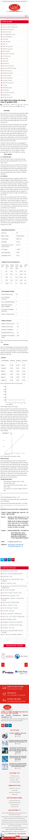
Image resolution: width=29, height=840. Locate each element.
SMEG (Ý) (4, 44)
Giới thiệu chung (15, 776)
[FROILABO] (7, 672)
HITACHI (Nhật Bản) (7, 78)
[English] (17, 836)
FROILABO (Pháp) (7, 80)
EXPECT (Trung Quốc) (8, 82)
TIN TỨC (15, 104)
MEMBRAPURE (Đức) (7, 73)
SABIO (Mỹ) (5, 61)
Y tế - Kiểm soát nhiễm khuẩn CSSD (9, 106)
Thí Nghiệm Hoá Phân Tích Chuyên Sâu (12, 622)
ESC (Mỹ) (4, 85)
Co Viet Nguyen (6, 104)
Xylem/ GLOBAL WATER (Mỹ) (9, 27)
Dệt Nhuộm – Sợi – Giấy (8, 627)
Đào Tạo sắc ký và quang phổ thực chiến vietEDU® (12, 580)
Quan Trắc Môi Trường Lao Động (10, 602)
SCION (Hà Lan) (6, 56)
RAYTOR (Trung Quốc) (8, 65)
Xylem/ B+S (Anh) (6, 32)
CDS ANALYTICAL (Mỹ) (8, 92)
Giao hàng (15, 790)
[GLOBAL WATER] (21, 672)
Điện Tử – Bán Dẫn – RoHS (9, 583)
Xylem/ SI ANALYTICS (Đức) (9, 24)
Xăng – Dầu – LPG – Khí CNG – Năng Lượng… (13, 616)
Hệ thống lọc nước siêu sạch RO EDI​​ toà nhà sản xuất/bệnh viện (14, 586)
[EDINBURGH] (7, 656)
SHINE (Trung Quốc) (7, 48)
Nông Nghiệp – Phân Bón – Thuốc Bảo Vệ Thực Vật (13, 599)
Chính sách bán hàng (15, 800)
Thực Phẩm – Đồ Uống (8, 610)
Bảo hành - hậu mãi (15, 788)
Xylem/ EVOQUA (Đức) (8, 29)
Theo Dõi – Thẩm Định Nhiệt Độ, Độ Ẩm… (12, 573)
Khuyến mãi (15, 806)
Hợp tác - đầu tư (15, 780)
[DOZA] (21, 656)
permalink (22, 106)
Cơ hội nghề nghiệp (15, 782)
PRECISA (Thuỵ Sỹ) (7, 70)
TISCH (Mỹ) (5, 39)
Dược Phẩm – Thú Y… (7, 576)
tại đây (18, 497)
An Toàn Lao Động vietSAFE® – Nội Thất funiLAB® (12, 631)
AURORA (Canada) (7, 97)
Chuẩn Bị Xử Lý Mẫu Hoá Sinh (10, 570)
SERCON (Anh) (6, 51)
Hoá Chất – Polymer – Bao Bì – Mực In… (12, 592)
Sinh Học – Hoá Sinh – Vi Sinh (9, 605)
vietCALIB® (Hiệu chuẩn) (8, 34)
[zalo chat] (2, 834)
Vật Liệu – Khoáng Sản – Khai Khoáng (12, 613)
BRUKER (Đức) (6, 95)
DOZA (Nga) (5, 90)
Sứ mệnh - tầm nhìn (15, 778)
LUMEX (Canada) (6, 75)
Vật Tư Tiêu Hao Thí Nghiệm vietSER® (12, 634)
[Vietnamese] (19, 836)
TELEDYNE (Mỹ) (6, 41)
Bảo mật (15, 794)
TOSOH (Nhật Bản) (7, 36)
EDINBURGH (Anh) (7, 87)
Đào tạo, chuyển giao (15, 792)
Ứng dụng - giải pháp (22, 104)
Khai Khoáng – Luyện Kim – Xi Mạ (10, 595)
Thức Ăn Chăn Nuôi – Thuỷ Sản (10, 608)
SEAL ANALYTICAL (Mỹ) (8, 53)
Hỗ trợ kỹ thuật (15, 804)
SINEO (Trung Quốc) (7, 46)
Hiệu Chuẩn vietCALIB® (8, 590)
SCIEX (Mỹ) (5, 58)
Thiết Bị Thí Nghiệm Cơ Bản (9, 619)
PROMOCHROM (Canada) (9, 68)
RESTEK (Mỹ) (5, 63)
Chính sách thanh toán (15, 802)
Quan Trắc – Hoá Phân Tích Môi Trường (12, 625)
